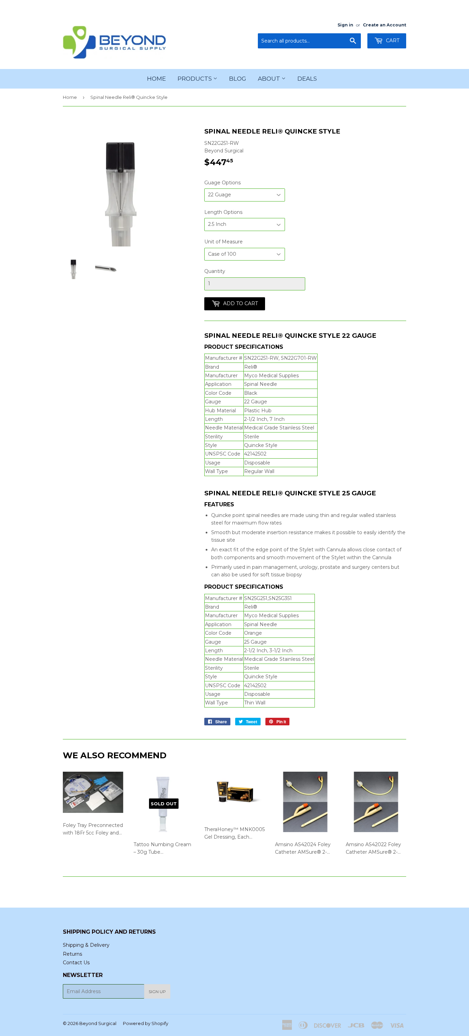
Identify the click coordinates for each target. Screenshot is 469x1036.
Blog (237, 78)
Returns (72, 954)
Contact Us (76, 962)
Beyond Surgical (97, 1023)
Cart (392, 40)
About (270, 78)
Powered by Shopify (145, 1023)
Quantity (214, 271)
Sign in (345, 24)
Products (195, 78)
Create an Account (384, 24)
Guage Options (222, 183)
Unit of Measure (223, 242)
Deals (307, 78)
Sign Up (157, 991)
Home (156, 78)
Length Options (223, 212)
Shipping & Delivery (86, 945)
